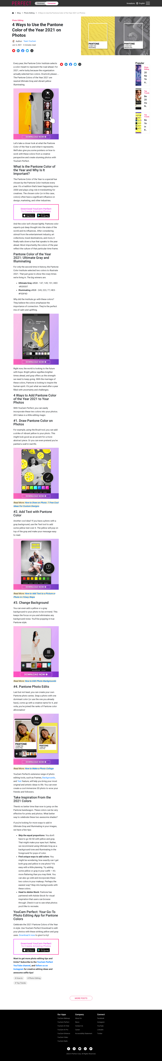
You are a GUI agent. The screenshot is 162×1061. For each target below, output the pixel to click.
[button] (140, 3)
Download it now (26, 935)
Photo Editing (29, 13)
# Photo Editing (33, 978)
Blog (19, 13)
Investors (131, 3)
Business (40, 3)
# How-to (19, 978)
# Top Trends (20, 983)
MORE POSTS (81, 998)
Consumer (52, 3)
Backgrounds (48, 777)
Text (19, 781)
